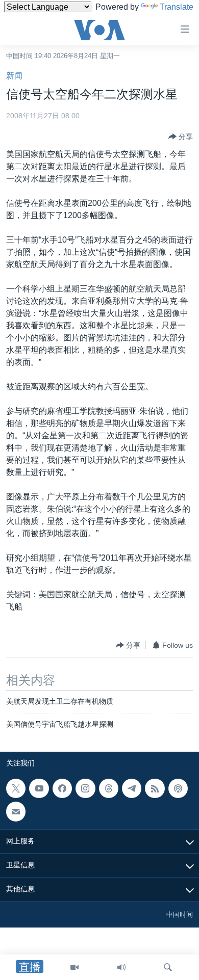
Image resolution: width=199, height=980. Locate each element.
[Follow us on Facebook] (62, 788)
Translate (176, 7)
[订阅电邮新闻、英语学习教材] (16, 811)
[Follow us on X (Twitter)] (16, 788)
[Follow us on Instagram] (85, 788)
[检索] (168, 967)
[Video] (74, 967)
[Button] (180, 136)
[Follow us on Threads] (108, 788)
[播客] (178, 788)
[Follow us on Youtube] (38, 788)
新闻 (14, 75)
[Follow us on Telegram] (131, 788)
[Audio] (121, 967)
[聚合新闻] (154, 788)
